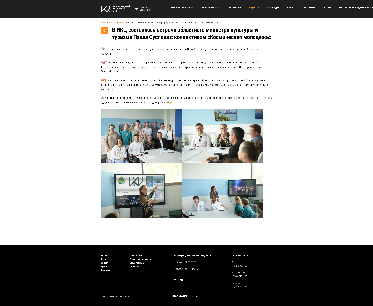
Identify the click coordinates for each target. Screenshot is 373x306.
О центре (105, 255)
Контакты (105, 263)
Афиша (104, 266)
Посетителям (136, 255)
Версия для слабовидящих (145, 9)
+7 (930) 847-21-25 (239, 276)
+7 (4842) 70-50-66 (239, 286)
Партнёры (134, 266)
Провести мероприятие (141, 259)
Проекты (105, 259)
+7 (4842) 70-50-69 (239, 266)
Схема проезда (137, 263)
